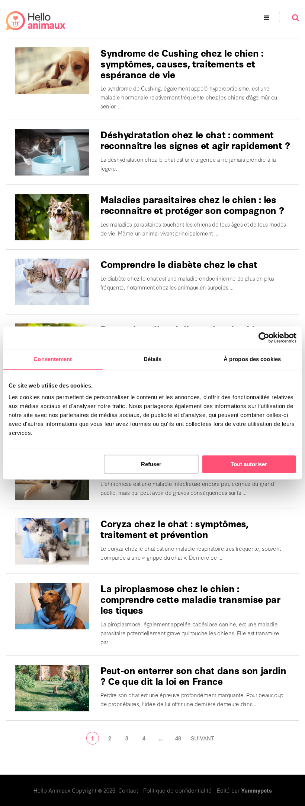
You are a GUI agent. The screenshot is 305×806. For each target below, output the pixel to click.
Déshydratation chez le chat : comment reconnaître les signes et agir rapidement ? (195, 139)
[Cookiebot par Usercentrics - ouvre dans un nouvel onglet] (263, 337)
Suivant (202, 738)
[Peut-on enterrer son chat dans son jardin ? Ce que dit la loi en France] (52, 688)
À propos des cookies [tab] (252, 359)
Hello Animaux (51, 790)
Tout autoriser (249, 464)
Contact (128, 790)
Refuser (151, 464)
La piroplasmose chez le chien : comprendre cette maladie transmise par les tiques (190, 598)
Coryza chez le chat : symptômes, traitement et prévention (174, 528)
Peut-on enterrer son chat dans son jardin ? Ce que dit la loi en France (193, 675)
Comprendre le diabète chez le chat (178, 264)
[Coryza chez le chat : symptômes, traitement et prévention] (52, 541)
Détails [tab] (153, 359)
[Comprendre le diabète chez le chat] (52, 282)
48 (178, 738)
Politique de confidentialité (177, 790)
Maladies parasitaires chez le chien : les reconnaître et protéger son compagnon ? (192, 204)
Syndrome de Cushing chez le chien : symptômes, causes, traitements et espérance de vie (181, 63)
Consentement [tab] (52, 359)
